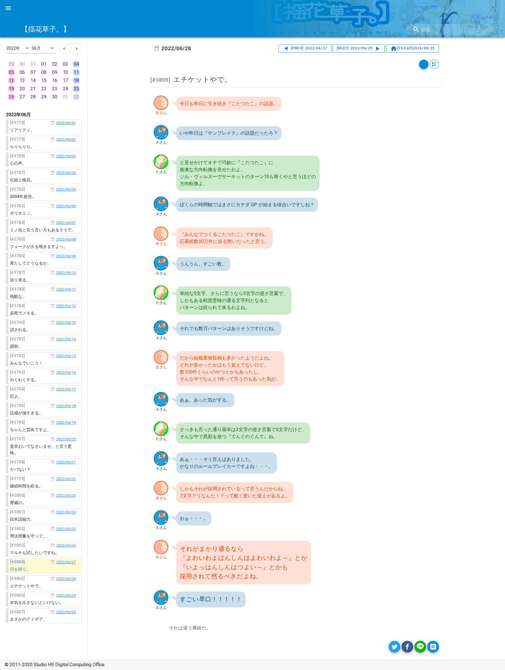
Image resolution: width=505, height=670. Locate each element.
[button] (18, 48)
